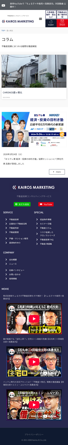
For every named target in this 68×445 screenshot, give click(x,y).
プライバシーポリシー (34, 434)
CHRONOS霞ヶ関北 (12, 92)
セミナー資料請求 (62, 24)
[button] (40, 18)
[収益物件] (51, 21)
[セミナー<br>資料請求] (62, 21)
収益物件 (51, 25)
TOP (3, 30)
